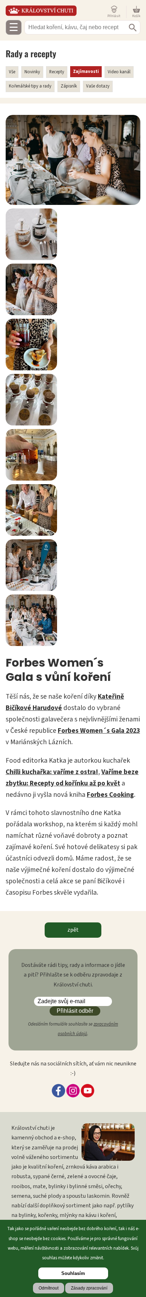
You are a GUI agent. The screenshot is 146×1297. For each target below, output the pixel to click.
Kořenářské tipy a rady (30, 86)
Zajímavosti (86, 71)
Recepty (56, 72)
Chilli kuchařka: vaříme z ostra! (52, 772)
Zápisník (69, 86)
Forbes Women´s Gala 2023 (99, 731)
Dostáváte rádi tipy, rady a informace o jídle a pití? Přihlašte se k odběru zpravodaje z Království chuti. (73, 974)
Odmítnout (48, 1288)
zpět (73, 930)
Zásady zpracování (89, 1288)
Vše (12, 72)
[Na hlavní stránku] (55, 10)
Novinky (32, 72)
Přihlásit (113, 16)
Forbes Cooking (110, 795)
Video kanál (119, 72)
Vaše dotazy (98, 86)
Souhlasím (73, 1273)
